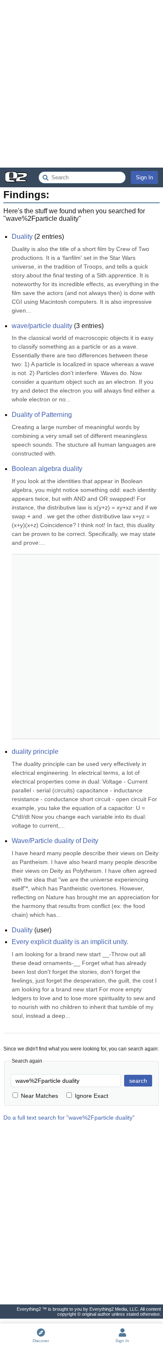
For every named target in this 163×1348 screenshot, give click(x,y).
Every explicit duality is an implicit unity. (70, 941)
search (138, 1080)
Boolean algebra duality (47, 468)
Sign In (144, 177)
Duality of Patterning (42, 414)
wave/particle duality (42, 325)
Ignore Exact (91, 1095)
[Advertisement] (81, 84)
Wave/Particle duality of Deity (55, 840)
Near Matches (39, 1095)
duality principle (35, 751)
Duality (22, 236)
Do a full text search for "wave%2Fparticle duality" (69, 1117)
